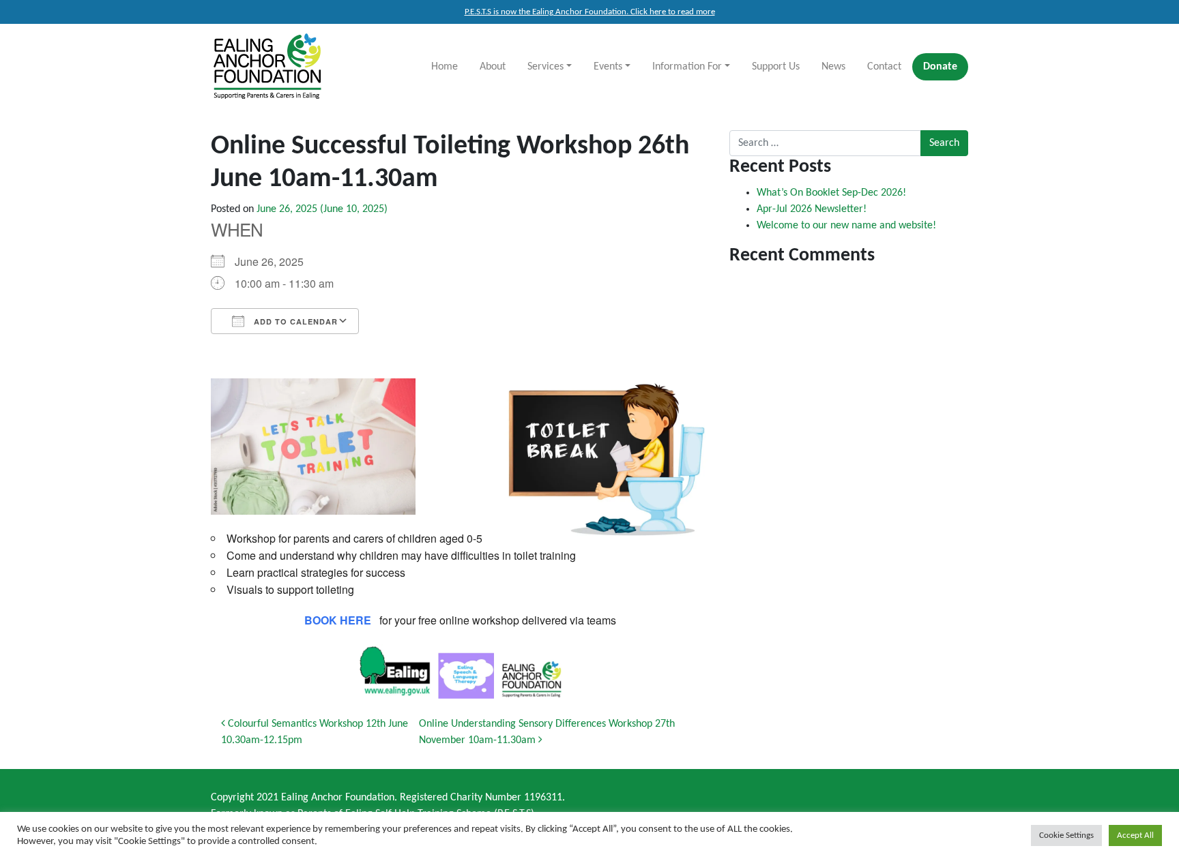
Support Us (776, 66)
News (833, 66)
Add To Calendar (294, 321)
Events (608, 66)
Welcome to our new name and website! (846, 225)
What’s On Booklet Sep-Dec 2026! (831, 192)
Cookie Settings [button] (1066, 835)
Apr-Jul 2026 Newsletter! (812, 209)
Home (444, 66)
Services (545, 66)
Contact (884, 66)
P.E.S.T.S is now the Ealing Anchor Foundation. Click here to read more (590, 11)
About (493, 66)
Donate (940, 66)
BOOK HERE (337, 620)
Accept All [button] (1135, 835)
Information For (687, 66)
